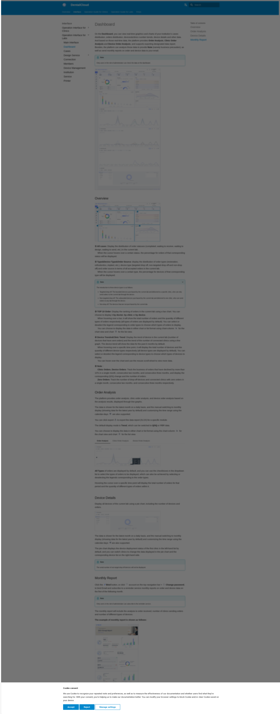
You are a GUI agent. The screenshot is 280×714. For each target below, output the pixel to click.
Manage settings (107, 707)
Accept (71, 707)
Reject (87, 707)
